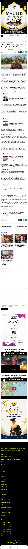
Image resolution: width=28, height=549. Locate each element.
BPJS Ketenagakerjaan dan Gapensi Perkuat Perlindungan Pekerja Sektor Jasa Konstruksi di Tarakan (17, 98)
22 (7, 531)
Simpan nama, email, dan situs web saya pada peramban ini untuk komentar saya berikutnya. (14, 306)
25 (1, 533)
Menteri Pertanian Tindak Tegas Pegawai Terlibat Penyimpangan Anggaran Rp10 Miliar (20, 245)
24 (10, 531)
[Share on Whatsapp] (23, 52)
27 (4, 533)
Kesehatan (4, 484)
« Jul (2, 535)
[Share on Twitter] (21, 52)
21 (6, 531)
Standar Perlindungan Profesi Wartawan (10, 459)
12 (3, 529)
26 (3, 533)
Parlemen (4, 497)
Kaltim (3, 481)
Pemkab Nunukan (6, 504)
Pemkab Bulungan (6, 499)
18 (1, 531)
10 (10, 528)
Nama (2, 289)
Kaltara (4, 479)
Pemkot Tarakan (6, 510)
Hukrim (4, 476)
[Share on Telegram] (26, 52)
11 (1, 529)
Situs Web (3, 299)
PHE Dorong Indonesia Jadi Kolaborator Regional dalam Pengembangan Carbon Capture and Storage (16, 123)
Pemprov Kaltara (6, 512)
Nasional (4, 486)
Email (2, 294)
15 (7, 529)
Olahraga (4, 491)
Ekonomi (4, 474)
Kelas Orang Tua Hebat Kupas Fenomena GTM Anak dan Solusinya (21, 227)
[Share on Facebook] (19, 52)
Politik (3, 515)
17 (10, 529)
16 (8, 529)
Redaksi (3, 464)
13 (4, 529)
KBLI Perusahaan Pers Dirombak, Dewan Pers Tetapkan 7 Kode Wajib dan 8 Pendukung (16, 213)
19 (3, 531)
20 (4, 531)
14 (6, 529)
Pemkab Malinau (6, 502)
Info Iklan (3, 467)
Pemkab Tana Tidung (7, 507)
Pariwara (4, 494)
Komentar (3, 273)
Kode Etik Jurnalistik (5, 461)
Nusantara (4, 489)
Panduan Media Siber (6, 456)
